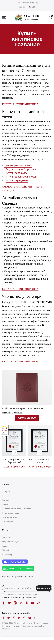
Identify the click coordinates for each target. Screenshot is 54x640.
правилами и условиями (26, 595)
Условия (6, 504)
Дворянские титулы (11, 541)
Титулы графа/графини (18, 165)
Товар (4, 546)
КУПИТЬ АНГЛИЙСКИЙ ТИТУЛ (20, 104)
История (6, 491)
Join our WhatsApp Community (20, 568)
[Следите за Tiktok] (38, 603)
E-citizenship (7, 554)
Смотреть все (27, 418)
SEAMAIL (6, 550)
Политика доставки (10, 513)
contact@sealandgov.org (29, 2)
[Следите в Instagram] (15, 603)
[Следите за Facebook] (3, 603)
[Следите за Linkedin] (21, 603)
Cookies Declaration (10, 517)
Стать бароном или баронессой (14, 461)
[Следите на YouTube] (32, 603)
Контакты (6, 500)
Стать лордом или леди (39, 461)
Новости (6, 495)
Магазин (6, 537)
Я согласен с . (21, 595)
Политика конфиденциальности (16, 508)
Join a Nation (7, 521)
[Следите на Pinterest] (26, 603)
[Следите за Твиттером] (9, 603)
